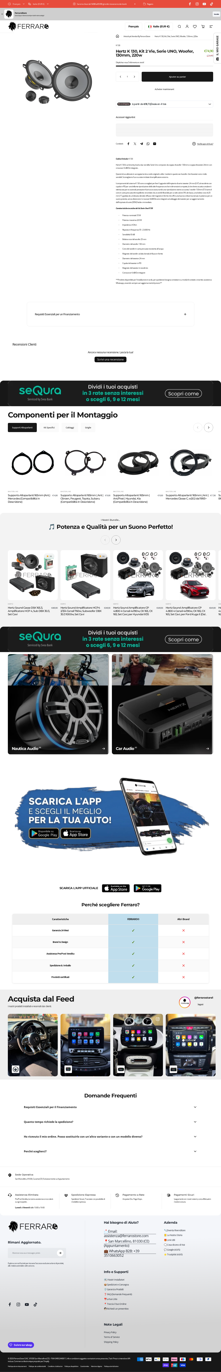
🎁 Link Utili (169, 1240)
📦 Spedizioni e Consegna (116, 1284)
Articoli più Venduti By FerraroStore (137, 36)
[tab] (22, 427)
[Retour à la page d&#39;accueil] (117, 36)
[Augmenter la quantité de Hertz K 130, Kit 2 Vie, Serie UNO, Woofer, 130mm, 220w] (135, 76)
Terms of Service (112, 1337)
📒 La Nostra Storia (173, 1235)
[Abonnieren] (60, 1253)
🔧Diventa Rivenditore (174, 1230)
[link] (130, 1243)
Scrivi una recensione (110, 359)
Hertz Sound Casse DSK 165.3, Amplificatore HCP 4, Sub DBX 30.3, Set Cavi (29, 611)
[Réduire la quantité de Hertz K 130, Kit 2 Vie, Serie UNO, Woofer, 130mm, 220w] (120, 76)
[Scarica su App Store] (116, 888)
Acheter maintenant (164, 89)
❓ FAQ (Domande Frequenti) (118, 1294)
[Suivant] (208, 427)
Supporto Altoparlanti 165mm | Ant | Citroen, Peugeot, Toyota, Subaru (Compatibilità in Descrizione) (82, 498)
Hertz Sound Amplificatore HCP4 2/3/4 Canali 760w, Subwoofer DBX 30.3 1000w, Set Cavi (81, 611)
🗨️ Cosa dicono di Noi (174, 1244)
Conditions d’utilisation (55, 1366)
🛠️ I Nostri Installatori (114, 1279)
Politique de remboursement (17, 1366)
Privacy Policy (110, 1332)
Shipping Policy (111, 1342)
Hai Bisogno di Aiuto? (205, 144)
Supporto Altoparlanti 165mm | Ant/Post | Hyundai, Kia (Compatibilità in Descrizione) (131, 498)
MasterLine (13, 491)
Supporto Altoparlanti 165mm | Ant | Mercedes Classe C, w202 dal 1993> (187, 497)
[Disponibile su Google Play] (147, 888)
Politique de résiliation (111, 1366)
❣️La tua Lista (110, 1299)
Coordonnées (84, 1366)
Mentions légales (96, 1366)
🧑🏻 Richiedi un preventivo (116, 1308)
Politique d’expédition (71, 1366)
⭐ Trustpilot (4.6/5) (173, 1254)
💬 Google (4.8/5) (172, 1249)
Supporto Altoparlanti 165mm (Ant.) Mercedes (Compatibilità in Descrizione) (29, 498)
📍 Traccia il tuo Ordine (115, 1303)
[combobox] (16, 4)
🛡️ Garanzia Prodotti (114, 1289)
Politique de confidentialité (37, 1366)
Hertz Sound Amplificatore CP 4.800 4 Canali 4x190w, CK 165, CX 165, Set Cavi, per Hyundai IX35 (132, 611)
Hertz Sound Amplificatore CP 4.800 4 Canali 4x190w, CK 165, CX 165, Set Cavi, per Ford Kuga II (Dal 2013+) (185, 612)
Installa (216, 14)
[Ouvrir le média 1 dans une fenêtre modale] (56, 83)
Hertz (10, 604)
